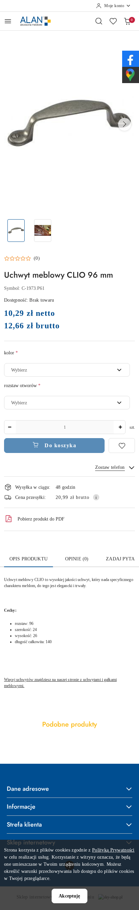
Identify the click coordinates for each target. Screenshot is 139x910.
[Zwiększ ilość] (120, 427)
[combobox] (67, 370)
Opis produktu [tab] (28, 558)
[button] (124, 124)
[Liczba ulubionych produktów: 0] (113, 21)
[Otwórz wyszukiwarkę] (99, 21)
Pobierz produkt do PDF (41, 519)
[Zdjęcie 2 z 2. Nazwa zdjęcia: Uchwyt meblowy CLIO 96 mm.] (43, 230)
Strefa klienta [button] (24, 824)
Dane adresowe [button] (28, 788)
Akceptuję (69, 896)
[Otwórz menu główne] (8, 21)
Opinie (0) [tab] (76, 558)
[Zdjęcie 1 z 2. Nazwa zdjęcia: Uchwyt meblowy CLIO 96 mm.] (16, 230)
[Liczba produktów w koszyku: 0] (127, 21)
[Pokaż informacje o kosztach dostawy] (96, 497)
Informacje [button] (21, 806)
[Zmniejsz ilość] (9, 427)
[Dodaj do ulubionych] (122, 445)
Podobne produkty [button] (69, 724)
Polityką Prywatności (113, 850)
